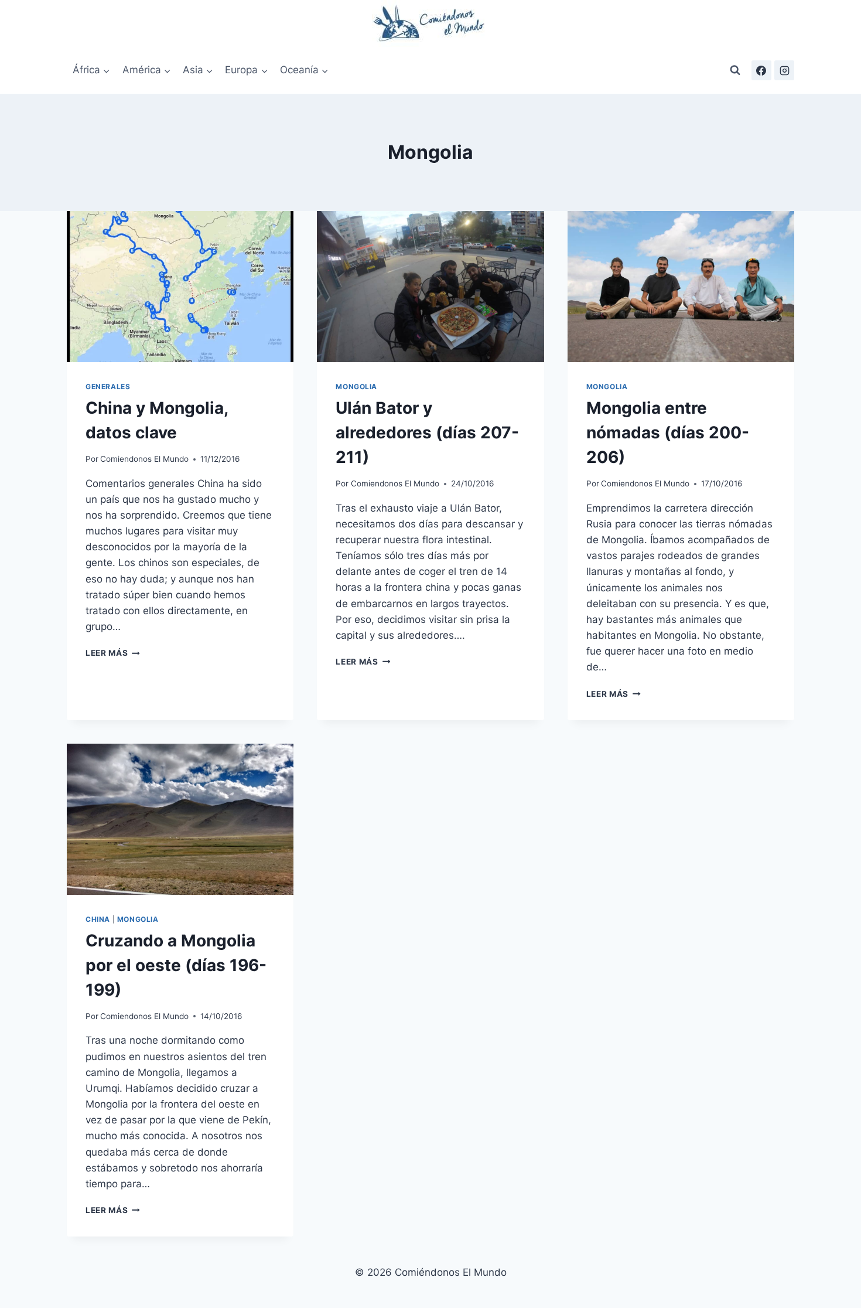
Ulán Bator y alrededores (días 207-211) (427, 432)
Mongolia (356, 386)
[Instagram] (784, 70)
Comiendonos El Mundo (144, 459)
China (98, 919)
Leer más (113, 653)
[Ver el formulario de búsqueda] (735, 70)
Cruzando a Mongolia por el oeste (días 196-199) (176, 965)
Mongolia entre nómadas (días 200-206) (667, 432)
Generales (108, 386)
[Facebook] (761, 70)
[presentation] (180, 286)
